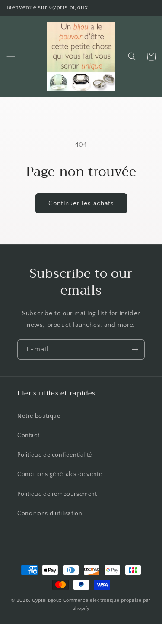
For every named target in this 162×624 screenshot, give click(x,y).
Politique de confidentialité (54, 455)
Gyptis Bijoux (47, 600)
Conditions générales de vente (59, 474)
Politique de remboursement (57, 494)
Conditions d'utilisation (49, 513)
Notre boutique (38, 416)
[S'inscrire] (134, 349)
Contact (28, 435)
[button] (10, 56)
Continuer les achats (81, 203)
